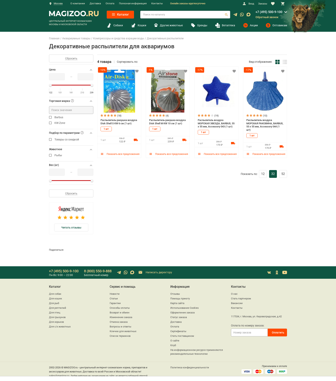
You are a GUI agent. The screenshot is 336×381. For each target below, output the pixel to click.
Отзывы (175, 293)
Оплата (110, 3)
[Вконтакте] (269, 272)
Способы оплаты (120, 307)
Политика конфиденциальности (189, 367)
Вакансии (237, 303)
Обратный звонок (267, 17)
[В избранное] (137, 71)
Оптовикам (279, 25)
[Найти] (226, 15)
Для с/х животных (60, 326)
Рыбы (58, 155)
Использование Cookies (184, 307)
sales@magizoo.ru (59, 375)
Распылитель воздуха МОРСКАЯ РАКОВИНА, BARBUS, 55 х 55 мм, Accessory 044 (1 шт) (264, 125)
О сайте (174, 340)
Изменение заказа (121, 317)
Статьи (114, 298)
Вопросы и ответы (120, 326)
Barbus (58, 117)
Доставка (95, 3)
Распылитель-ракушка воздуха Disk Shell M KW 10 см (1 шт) (167, 122)
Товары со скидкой (66, 139)
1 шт (106, 129)
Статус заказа (178, 317)
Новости (115, 293)
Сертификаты (178, 331)
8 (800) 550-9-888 (98, 271)
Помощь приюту (180, 298)
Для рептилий (57, 307)
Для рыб (54, 303)
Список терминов (120, 335)
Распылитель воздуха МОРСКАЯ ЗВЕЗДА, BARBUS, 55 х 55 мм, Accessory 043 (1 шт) (216, 123)
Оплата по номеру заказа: (247, 325)
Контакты (157, 3)
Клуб (173, 345)
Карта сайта (177, 303)
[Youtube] (284, 272)
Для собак (55, 293)
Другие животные (171, 25)
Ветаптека (228, 25)
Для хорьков (56, 321)
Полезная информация (133, 3)
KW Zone (59, 123)
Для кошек (55, 298)
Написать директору (158, 272)
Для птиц (54, 312)
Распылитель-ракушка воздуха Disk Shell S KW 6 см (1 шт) (119, 122)
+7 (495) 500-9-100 (269, 12)
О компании (77, 3)
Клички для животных (123, 331)
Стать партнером (241, 298)
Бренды (202, 25)
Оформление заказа (182, 312)
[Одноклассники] (277, 272)
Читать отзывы (71, 227)
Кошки (142, 25)
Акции (254, 25)
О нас (234, 293)
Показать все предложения (122, 154)
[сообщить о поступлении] (135, 140)
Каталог (122, 14)
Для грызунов (57, 317)
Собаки (118, 25)
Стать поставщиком (182, 335)
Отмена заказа (119, 321)
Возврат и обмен (120, 312)
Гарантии (115, 303)
